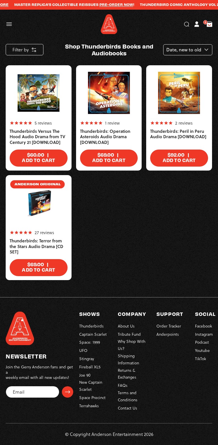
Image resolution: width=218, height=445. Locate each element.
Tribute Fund (129, 334)
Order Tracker (168, 326)
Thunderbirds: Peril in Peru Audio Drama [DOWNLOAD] (178, 134)
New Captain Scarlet (90, 385)
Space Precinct (92, 397)
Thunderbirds (91, 326)
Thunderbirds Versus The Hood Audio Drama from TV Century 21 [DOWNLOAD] (37, 137)
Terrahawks (89, 406)
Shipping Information (128, 359)
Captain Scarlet (93, 334)
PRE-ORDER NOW (112, 4)
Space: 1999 (89, 342)
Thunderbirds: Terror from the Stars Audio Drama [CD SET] (36, 246)
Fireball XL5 (89, 367)
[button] (9, 24)
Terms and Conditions (127, 396)
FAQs (122, 385)
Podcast (202, 342)
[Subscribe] (67, 392)
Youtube (202, 350)
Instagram (204, 334)
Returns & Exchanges (127, 373)
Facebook (203, 326)
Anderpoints (167, 334)
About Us (126, 326)
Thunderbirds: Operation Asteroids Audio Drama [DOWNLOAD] (105, 137)
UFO (83, 350)
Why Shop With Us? (131, 344)
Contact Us (127, 408)
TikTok (200, 359)
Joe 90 (85, 375)
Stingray (86, 359)
